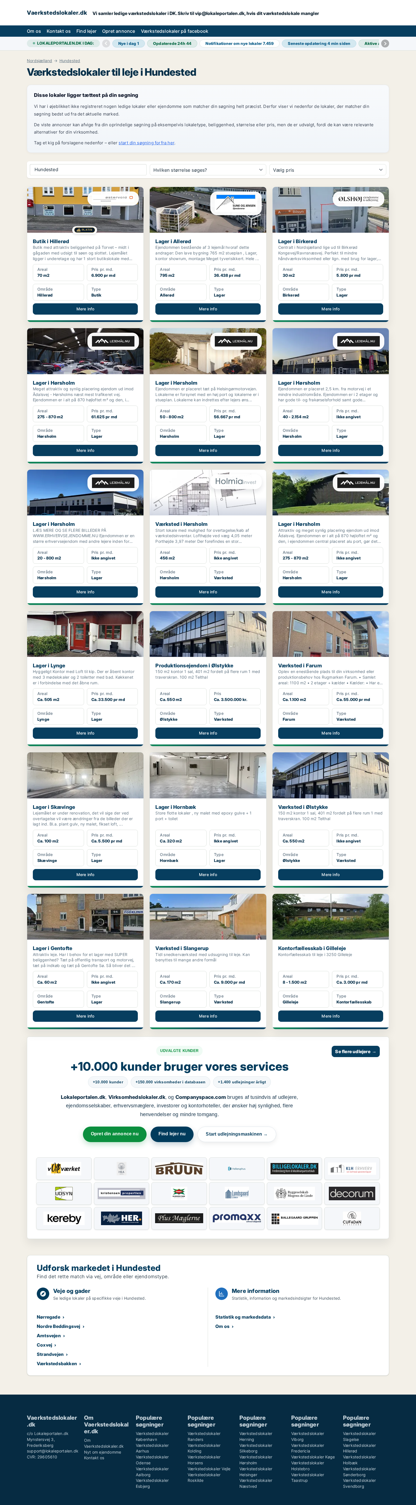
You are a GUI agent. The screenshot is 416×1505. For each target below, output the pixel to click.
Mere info (85, 308)
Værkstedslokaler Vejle (209, 1468)
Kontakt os (59, 31)
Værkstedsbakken (57, 1363)
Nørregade (48, 1317)
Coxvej (44, 1345)
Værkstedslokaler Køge (313, 1456)
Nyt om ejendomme (102, 1452)
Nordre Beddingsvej (58, 1326)
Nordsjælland (39, 60)
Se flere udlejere (355, 1051)
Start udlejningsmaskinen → (237, 1134)
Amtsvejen (49, 1335)
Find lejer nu (172, 1133)
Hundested (69, 60)
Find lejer (86, 31)
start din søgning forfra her (146, 142)
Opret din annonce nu (115, 1133)
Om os (34, 31)
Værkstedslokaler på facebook (175, 31)
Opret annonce (118, 31)
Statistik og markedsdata (243, 1317)
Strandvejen (50, 1354)
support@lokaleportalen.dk (52, 1451)
